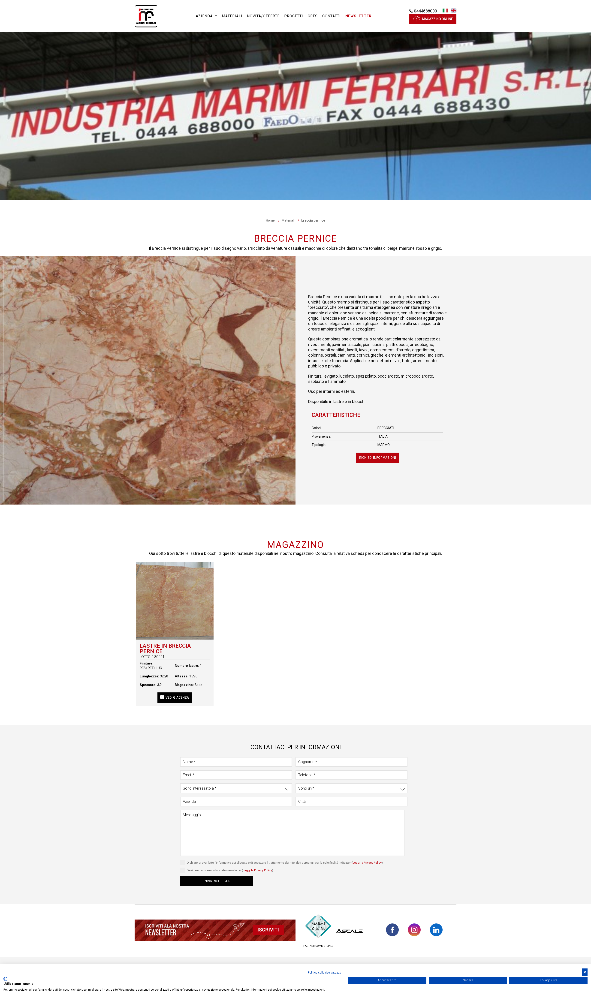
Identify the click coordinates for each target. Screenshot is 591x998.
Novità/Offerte (263, 16)
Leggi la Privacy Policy (367, 862)
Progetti (293, 16)
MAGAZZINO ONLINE (437, 19)
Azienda (204, 16)
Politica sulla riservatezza (324, 972)
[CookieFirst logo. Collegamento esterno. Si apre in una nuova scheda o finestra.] (5, 979)
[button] (358, 16)
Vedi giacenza (177, 697)
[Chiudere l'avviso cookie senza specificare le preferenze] (585, 972)
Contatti (331, 16)
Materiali (232, 16)
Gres (313, 16)
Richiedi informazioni (377, 458)
